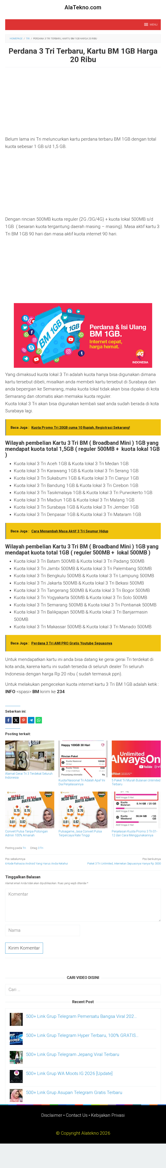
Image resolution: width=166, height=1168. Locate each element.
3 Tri (40, 848)
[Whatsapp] (38, 720)
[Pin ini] (23, 720)
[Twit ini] (16, 720)
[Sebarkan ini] (8, 720)
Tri (24, 848)
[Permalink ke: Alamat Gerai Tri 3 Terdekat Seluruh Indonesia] (29, 756)
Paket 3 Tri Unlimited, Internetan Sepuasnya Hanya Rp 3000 (124, 861)
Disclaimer (51, 1115)
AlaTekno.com (83, 7)
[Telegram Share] (31, 720)
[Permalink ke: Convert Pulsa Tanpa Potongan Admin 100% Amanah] (29, 810)
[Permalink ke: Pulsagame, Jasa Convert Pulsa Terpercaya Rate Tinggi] (83, 810)
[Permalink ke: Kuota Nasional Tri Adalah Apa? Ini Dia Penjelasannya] (83, 759)
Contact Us (77, 1115)
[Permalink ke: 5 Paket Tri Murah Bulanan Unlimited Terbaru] (136, 759)
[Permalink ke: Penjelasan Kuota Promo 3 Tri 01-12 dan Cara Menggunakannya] (136, 810)
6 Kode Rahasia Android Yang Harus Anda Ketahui (36, 861)
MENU (154, 24)
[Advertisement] (83, 103)
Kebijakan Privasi (108, 1115)
